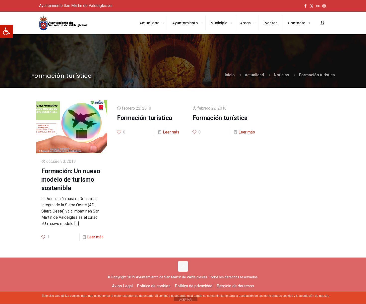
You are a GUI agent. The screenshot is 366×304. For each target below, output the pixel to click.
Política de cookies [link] (154, 286)
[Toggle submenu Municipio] (231, 22)
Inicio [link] (230, 75)
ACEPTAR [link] (185, 299)
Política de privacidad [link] (193, 286)
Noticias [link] (281, 75)
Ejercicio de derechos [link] (235, 286)
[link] (6, 31)
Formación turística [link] (317, 75)
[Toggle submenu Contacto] (309, 22)
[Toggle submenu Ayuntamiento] (201, 22)
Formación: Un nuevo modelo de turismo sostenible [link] (70, 180)
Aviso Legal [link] (122, 286)
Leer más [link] (95, 237)
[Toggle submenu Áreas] (254, 22)
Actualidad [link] (254, 75)
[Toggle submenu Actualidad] (163, 22)
